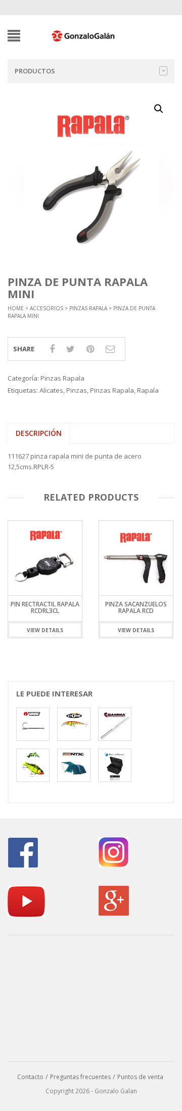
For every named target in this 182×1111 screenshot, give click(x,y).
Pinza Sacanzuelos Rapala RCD (52, 607)
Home (16, 308)
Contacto (30, 1077)
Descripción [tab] (39, 433)
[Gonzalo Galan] (83, 34)
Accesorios (46, 308)
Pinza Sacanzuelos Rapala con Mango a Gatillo (142, 611)
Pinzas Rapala (88, 308)
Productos (35, 70)
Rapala (148, 390)
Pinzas (76, 390)
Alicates (51, 390)
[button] (159, 109)
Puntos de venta (140, 1077)
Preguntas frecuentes (80, 1077)
